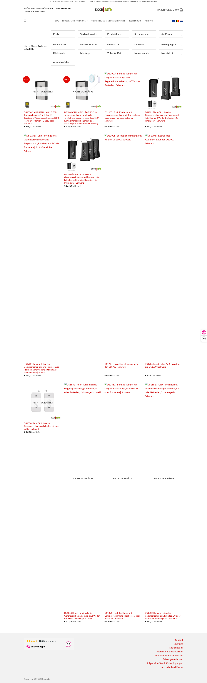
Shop (33, 46)
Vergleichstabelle (116, 21)
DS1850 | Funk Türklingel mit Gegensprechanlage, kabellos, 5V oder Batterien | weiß (41, 426)
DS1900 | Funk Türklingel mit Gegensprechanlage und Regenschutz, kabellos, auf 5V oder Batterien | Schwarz (122, 116)
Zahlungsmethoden (173, 659)
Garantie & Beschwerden (170, 651)
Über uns (178, 643)
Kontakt (149, 21)
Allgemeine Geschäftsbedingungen (165, 663)
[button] (170, 10)
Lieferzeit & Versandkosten (169, 655)
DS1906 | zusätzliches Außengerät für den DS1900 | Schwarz (162, 365)
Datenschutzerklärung (171, 666)
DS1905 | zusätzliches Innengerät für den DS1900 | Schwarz (122, 365)
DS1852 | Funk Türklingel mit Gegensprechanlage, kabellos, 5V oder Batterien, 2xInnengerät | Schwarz (162, 616)
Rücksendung (135, 21)
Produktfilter (98, 21)
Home (56, 21)
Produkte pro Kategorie (73, 21)
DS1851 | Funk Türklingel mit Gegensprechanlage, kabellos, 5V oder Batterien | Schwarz (122, 616)
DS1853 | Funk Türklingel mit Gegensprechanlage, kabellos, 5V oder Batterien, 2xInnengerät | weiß (82, 616)
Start (26, 46)
